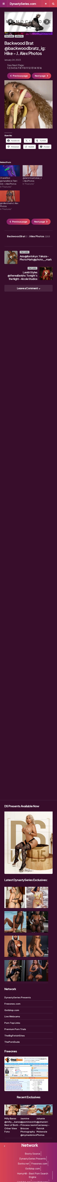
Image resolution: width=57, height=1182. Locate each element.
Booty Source (32, 1153)
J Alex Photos (39, 236)
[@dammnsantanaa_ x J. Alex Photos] (32, 170)
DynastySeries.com (23, 3)
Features (9, 36)
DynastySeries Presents (17, 997)
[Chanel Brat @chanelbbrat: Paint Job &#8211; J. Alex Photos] (10, 170)
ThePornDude (12, 1041)
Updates (19, 36)
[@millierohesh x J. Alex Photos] (10, 196)
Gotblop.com (11, 1010)
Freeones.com (12, 1003)
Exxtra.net (23, 1163)
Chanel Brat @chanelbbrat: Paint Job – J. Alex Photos (8, 181)
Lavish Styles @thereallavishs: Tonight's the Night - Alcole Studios (22, 275)
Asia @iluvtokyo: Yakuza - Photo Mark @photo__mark (36, 257)
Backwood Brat (17, 236)
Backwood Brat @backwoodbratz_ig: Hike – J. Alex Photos (25, 48)
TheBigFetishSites (14, 1035)
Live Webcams (12, 1016)
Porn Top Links (12, 1022)
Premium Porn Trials (15, 1029)
